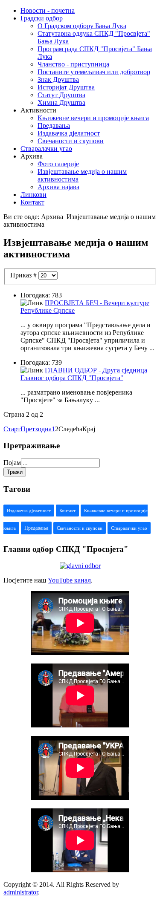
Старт (11, 429)
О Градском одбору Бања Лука (82, 25)
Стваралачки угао (46, 148)
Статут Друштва (61, 94)
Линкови (33, 194)
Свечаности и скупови (71, 140)
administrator (20, 892)
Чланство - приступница (73, 64)
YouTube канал (69, 580)
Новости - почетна (47, 10)
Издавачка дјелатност (69, 133)
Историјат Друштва (66, 87)
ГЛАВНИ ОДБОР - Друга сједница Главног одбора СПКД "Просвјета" (83, 373)
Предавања (54, 125)
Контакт (32, 202)
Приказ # (24, 275)
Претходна (36, 429)
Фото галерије (58, 163)
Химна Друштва (61, 102)
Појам (12, 462)
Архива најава (58, 186)
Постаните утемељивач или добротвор (94, 71)
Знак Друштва (58, 79)
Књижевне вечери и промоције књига (93, 117)
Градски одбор (41, 18)
